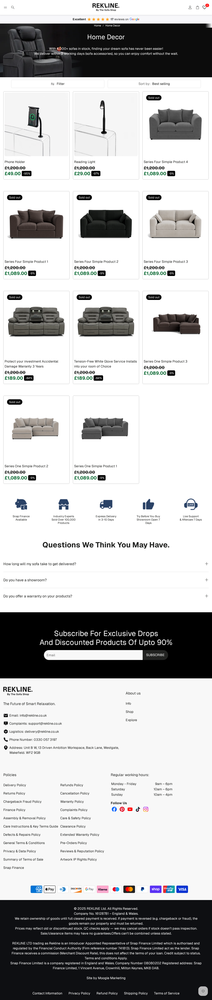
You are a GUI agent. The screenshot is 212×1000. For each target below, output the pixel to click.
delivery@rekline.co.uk (42, 731)
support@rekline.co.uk (45, 723)
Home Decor (112, 25)
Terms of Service (166, 993)
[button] (5, 7)
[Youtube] (130, 809)
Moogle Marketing (112, 978)
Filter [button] (61, 84)
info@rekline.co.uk (33, 715)
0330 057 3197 (45, 739)
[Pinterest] (122, 809)
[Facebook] (114, 809)
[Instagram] (145, 809)
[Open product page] (36, 124)
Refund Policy (107, 993)
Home (97, 25)
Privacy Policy (79, 993)
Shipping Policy (136, 993)
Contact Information (47, 993)
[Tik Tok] (137, 809)
